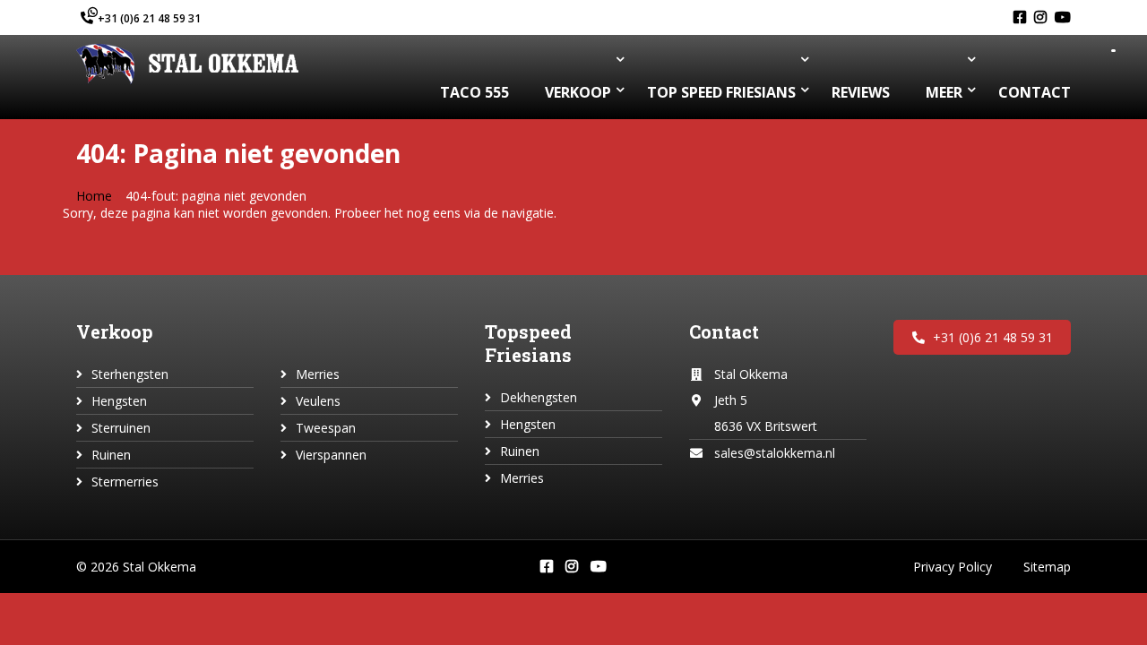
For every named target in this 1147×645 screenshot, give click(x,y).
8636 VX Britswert (765, 425)
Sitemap (1047, 566)
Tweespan (326, 427)
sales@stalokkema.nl (774, 452)
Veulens (318, 400)
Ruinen (111, 454)
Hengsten (119, 400)
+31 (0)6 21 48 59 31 (149, 18)
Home (94, 195)
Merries (318, 374)
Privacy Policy (952, 566)
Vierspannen (331, 454)
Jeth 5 (730, 399)
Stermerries (125, 481)
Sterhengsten (129, 374)
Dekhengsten (538, 397)
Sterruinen (121, 427)
